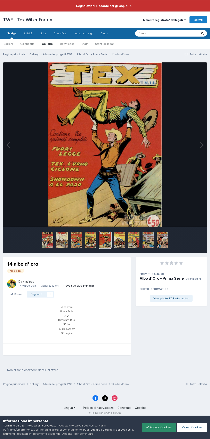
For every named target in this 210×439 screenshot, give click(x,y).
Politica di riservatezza (98, 407)
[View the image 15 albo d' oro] (90, 240)
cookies (89, 425)
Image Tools (190, 219)
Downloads (67, 43)
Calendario (27, 43)
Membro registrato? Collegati (163, 20)
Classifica (60, 33)
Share (17, 294)
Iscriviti (198, 19)
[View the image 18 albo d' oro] (47, 240)
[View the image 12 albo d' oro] (133, 240)
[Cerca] (202, 33)
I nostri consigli (83, 33)
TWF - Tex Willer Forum (27, 19)
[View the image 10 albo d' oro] (162, 240)
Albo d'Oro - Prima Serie (162, 278)
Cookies (140, 407)
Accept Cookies (160, 427)
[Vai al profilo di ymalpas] (11, 283)
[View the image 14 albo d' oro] (105, 240)
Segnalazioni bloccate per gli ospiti (102, 6)
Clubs (104, 33)
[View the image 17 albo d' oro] (62, 240)
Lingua (69, 407)
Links (43, 33)
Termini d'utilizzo (14, 425)
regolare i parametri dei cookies (110, 429)
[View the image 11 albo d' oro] (148, 240)
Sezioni (8, 43)
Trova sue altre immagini (79, 285)
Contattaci (124, 407)
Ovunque (186, 33)
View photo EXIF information (171, 298)
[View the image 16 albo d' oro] (76, 240)
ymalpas (28, 281)
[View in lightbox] (105, 144)
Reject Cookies (192, 427)
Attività (28, 33)
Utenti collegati (104, 43)
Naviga (11, 33)
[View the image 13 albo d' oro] (119, 240)
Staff (85, 43)
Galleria (47, 43)
